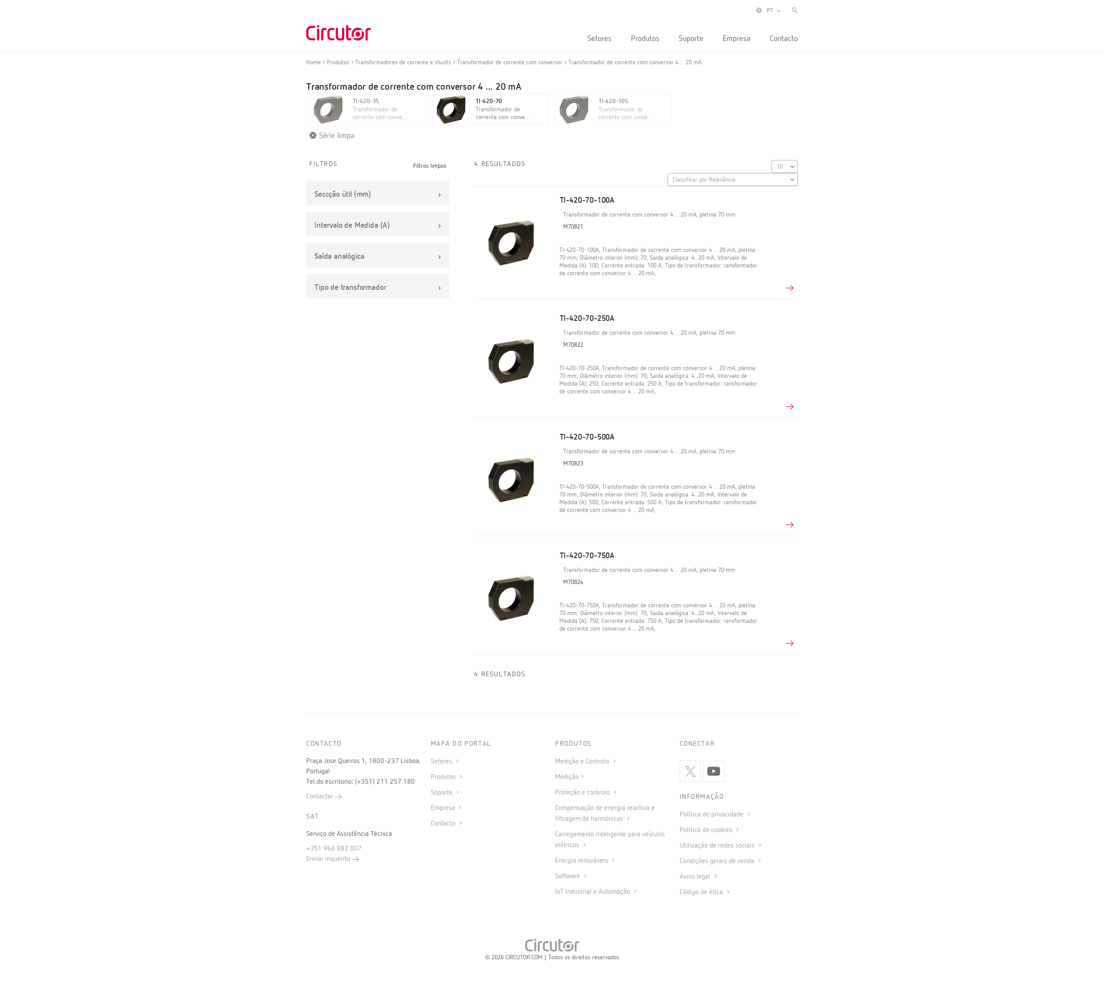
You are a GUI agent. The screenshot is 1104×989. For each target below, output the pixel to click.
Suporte (691, 39)
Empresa (736, 39)
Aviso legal (696, 876)
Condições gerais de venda (718, 861)
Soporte (442, 792)
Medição (567, 777)
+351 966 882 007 (334, 848)
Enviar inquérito (329, 859)
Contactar (320, 796)
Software (568, 876)
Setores (599, 39)
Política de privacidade (712, 814)
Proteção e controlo (583, 792)
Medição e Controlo (583, 761)
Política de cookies (707, 830)
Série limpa (335, 136)
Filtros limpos (429, 166)
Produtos (645, 39)
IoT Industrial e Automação (593, 892)
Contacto (784, 39)
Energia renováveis (582, 860)
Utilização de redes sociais (718, 845)
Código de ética (702, 892)
